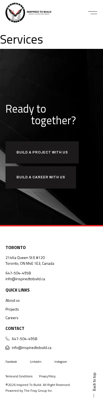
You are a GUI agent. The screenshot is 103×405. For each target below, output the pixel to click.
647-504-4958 (18, 273)
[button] (93, 13)
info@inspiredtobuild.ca (25, 279)
